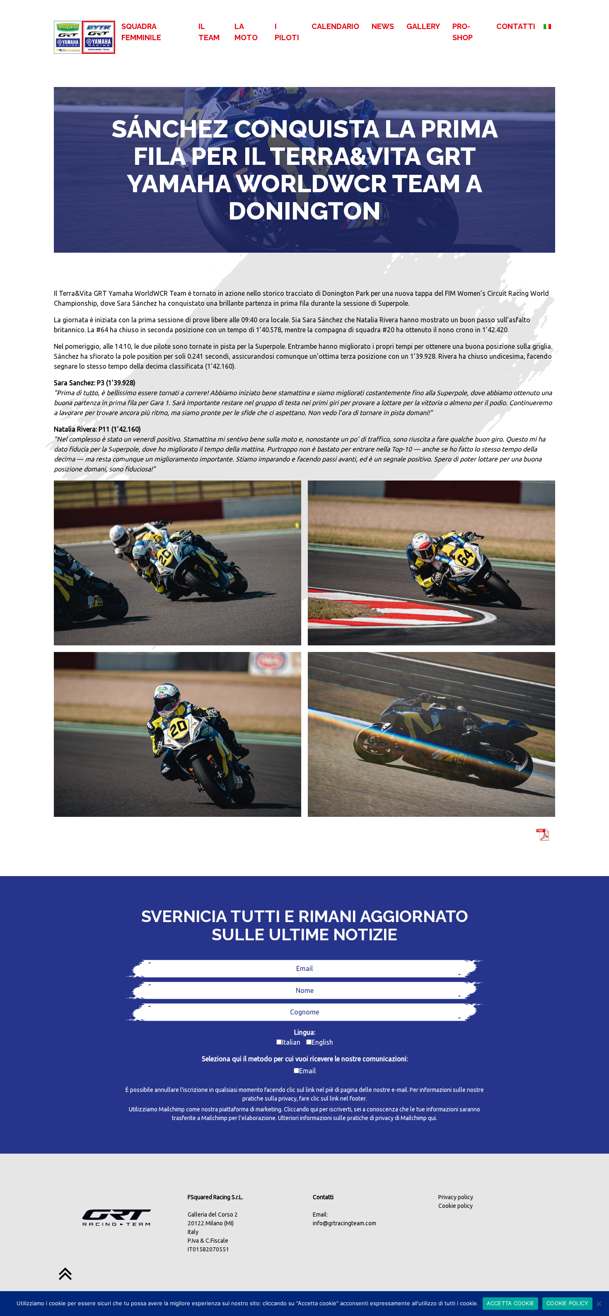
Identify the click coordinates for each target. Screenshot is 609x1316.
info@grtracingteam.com (344, 1223)
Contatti (515, 26)
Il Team (209, 32)
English (322, 1042)
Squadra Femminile (141, 32)
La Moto (246, 32)
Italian (291, 1042)
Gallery (423, 26)
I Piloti (287, 32)
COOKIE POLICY (567, 1303)
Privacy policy (455, 1197)
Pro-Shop (462, 32)
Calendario (335, 26)
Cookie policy (455, 1206)
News (383, 26)
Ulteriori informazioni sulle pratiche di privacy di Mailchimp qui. (357, 1118)
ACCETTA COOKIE (510, 1303)
